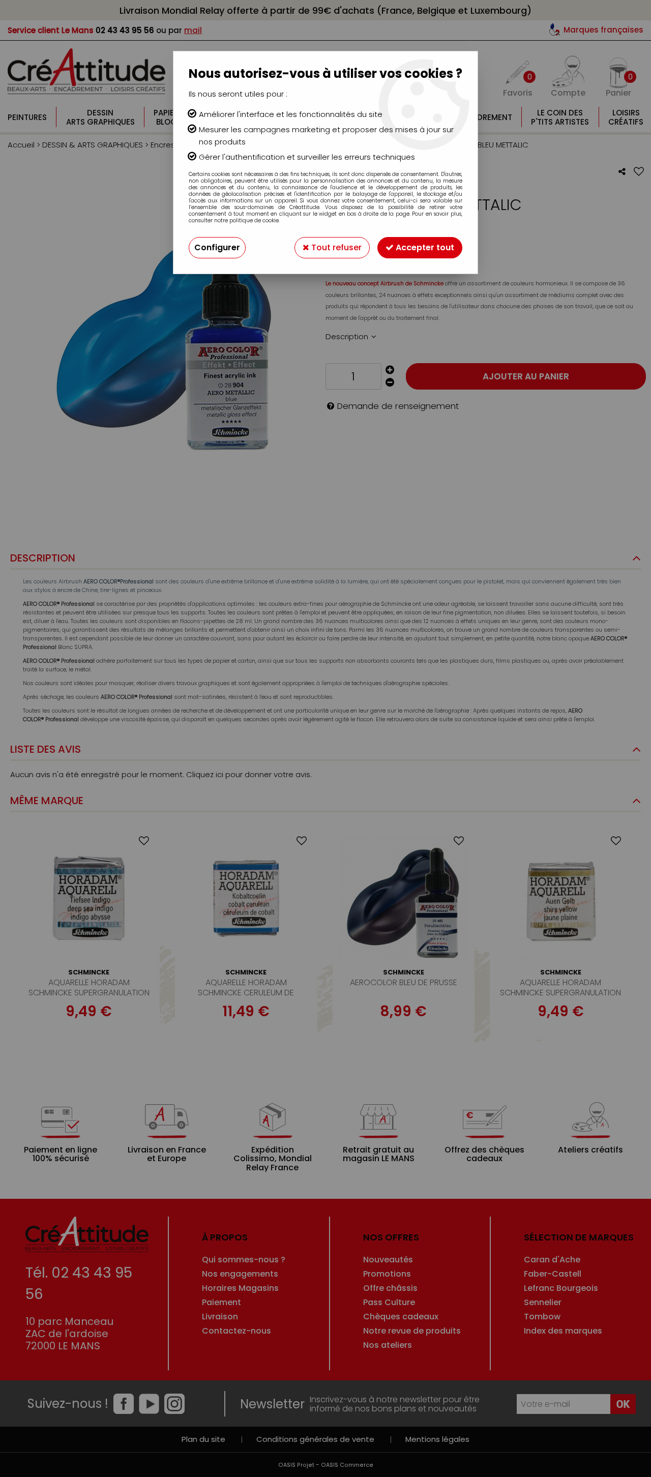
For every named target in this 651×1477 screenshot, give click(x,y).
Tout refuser (335, 247)
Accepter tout (424, 247)
